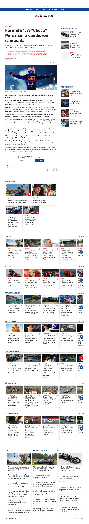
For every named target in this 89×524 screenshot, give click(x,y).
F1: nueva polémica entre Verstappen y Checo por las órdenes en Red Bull (27, 52)
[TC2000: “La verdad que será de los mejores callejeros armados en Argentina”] (19, 459)
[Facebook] (37, 6)
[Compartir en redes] (29, 197)
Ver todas (81, 236)
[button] (28, 9)
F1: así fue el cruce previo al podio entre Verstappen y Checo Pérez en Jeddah (27, 53)
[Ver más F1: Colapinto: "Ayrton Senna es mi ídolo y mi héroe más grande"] (65, 113)
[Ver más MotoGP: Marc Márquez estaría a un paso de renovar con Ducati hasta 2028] (68, 273)
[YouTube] (44, 6)
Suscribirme (39, 160)
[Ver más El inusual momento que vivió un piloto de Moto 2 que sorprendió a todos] (68, 328)
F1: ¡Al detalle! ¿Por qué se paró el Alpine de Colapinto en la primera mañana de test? (48, 12)
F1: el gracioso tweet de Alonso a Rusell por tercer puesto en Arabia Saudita (27, 54)
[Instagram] (48, 6)
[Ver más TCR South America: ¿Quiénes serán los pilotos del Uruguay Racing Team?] (14, 299)
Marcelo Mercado (12, 58)
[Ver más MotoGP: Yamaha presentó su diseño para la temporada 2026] (14, 273)
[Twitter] (41, 6)
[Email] (51, 6)
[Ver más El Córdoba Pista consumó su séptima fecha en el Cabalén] (68, 390)
